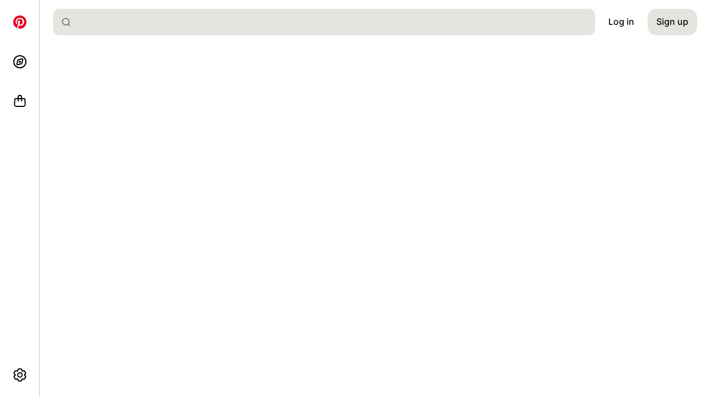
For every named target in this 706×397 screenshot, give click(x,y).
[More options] (20, 375)
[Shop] (20, 101)
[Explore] (20, 62)
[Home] (20, 22)
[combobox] (328, 22)
